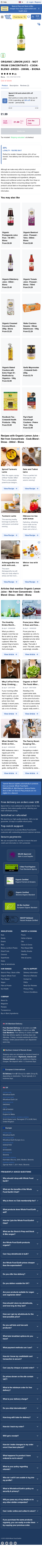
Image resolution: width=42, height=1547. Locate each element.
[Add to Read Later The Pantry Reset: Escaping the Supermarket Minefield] (39, 721)
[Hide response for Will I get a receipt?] (37, 1436)
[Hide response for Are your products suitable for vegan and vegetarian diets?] (37, 1293)
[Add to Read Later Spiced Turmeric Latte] (18, 449)
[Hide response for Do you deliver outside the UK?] (37, 1283)
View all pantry (26, 957)
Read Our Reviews (30, 985)
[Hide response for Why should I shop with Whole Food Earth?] (37, 1179)
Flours (23, 935)
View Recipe (9, 488)
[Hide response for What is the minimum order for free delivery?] (37, 1389)
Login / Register (35, 2)
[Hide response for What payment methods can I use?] (37, 1347)
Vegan (3, 982)
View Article (9, 654)
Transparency (6, 1010)
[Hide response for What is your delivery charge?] (37, 1399)
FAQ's (26, 982)
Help (5, 2)
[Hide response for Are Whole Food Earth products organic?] (37, 1244)
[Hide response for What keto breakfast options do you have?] (37, 1337)
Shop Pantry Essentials (12, 161)
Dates (3, 961)
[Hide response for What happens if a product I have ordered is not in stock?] (37, 1457)
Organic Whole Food (8, 976)
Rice (2, 944)
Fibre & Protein (6, 985)
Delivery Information (31, 972)
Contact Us (27, 979)
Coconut (4, 954)
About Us (4, 1000)
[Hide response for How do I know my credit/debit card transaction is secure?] (37, 1357)
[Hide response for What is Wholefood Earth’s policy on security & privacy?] (37, 1490)
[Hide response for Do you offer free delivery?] (37, 1274)
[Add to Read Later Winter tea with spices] (39, 542)
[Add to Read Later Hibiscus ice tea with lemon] (39, 496)
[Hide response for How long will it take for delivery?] (37, 1417)
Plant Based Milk (27, 948)
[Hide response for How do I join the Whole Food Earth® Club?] (37, 1222)
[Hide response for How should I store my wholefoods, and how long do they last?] (37, 1304)
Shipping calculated (18, 137)
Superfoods (5, 957)
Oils (22, 941)
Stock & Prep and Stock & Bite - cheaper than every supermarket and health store (19, 8)
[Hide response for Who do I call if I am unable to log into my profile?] (37, 1479)
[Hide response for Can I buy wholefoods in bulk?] (37, 1254)
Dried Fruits (5, 951)
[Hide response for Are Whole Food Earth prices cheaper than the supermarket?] (37, 1264)
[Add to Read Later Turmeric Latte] (18, 496)
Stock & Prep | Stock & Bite (10, 972)
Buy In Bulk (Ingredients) (9, 1013)
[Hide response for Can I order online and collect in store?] (37, 1511)
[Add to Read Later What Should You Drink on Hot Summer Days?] (18, 721)
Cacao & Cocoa (26, 944)
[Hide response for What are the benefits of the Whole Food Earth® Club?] (37, 1190)
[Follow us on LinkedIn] (15, 1543)
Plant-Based (5, 979)
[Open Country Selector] (22, 2)
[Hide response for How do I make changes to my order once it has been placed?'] (37, 1446)
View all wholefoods (8, 964)
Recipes (4, 1007)
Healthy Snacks (26, 951)
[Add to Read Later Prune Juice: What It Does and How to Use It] (39, 602)
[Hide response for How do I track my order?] (37, 1426)
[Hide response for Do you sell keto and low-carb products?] (37, 1326)
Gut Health (5, 989)
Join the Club (31, 122)
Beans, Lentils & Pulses (9, 948)
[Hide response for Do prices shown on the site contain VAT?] (37, 1378)
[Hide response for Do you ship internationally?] (37, 1408)
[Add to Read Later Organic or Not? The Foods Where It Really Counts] (39, 661)
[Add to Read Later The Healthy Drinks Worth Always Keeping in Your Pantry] (18, 602)
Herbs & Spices (26, 938)
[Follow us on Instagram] (11, 1543)
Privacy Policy (28, 989)
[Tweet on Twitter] (6, 1543)
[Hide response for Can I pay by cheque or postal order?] (37, 1368)
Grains (3, 941)
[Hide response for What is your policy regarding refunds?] (37, 1468)
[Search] (24, 17)
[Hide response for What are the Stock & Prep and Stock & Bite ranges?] (37, 1233)
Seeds (3, 938)
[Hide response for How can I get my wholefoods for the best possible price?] (37, 1315)
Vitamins (24, 954)
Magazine (4, 1003)
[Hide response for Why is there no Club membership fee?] (37, 1200)
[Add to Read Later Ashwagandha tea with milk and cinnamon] (18, 542)
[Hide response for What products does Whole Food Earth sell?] (37, 1211)
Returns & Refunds (30, 976)
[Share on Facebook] (2, 1543)
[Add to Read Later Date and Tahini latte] (39, 449)
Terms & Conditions (30, 992)
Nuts (2, 935)
